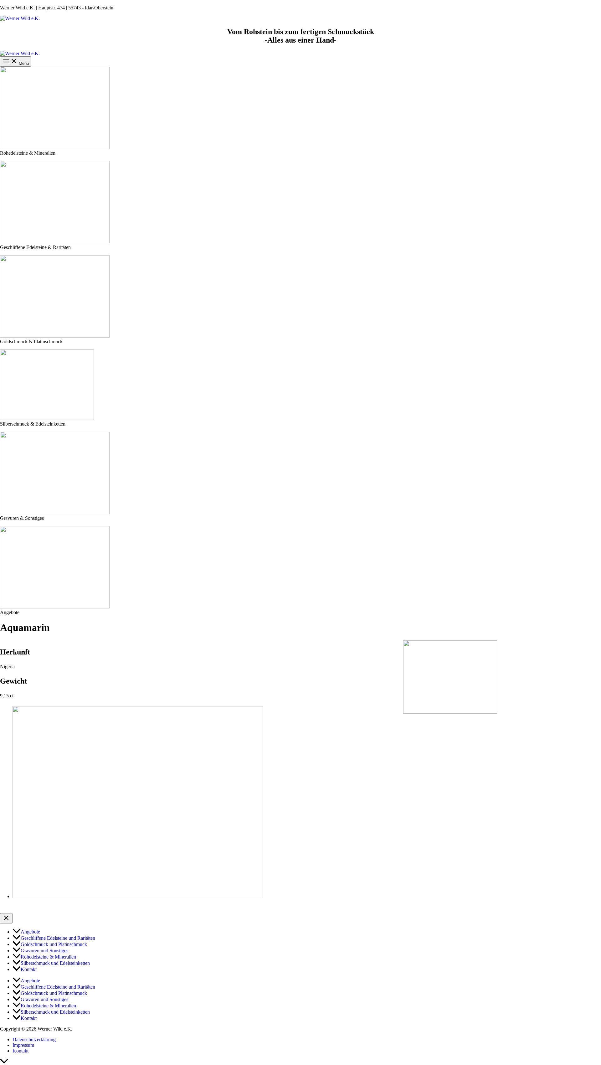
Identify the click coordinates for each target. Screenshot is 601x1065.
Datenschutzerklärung (34, 1039)
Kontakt (20, 1050)
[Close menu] (6, 918)
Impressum (23, 1045)
